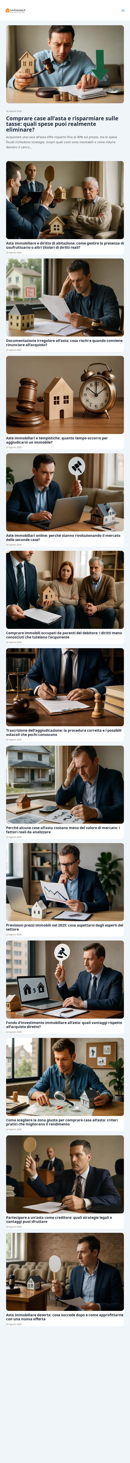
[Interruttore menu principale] (123, 10)
